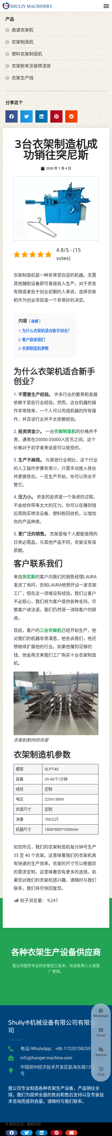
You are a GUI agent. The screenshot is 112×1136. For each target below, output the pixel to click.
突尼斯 (28, 576)
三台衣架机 (50, 630)
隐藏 (34, 321)
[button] (106, 5)
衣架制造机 (65, 431)
